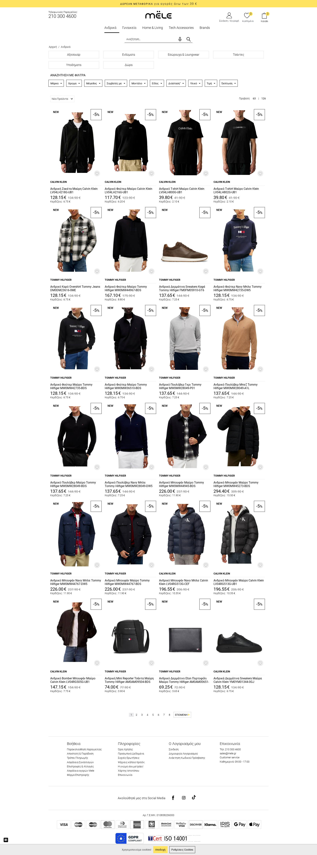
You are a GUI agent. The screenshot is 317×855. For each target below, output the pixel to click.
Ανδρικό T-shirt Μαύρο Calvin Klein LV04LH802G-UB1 (236, 190)
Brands (205, 28)
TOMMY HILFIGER (61, 279)
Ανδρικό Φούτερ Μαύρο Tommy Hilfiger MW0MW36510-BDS (126, 386)
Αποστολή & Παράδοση (80, 753)
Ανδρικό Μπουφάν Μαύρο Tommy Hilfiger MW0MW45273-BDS (236, 484)
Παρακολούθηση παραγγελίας (84, 749)
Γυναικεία (129, 28)
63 (254, 98)
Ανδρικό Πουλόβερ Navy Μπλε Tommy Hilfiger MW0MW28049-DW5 (128, 484)
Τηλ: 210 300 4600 (230, 749)
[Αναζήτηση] (188, 39)
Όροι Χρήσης (125, 749)
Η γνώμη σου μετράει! (130, 766)
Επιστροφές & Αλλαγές (80, 766)
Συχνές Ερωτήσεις (128, 757)
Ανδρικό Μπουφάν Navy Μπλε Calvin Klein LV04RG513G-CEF (183, 582)
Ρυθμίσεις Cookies (182, 849)
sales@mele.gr (228, 753)
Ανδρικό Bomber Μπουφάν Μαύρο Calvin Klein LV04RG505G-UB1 (72, 680)
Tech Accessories (181, 28)
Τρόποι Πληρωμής (77, 757)
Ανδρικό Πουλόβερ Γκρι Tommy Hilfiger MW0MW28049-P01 (180, 386)
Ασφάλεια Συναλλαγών (80, 762)
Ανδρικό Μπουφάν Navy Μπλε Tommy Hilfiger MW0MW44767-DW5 (75, 582)
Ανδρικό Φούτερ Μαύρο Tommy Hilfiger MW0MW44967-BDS (126, 288)
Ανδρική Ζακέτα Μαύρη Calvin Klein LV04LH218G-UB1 (74, 190)
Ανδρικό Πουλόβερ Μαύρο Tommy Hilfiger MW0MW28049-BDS (73, 484)
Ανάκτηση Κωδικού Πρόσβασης (187, 757)
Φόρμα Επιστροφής (78, 774)
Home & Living (152, 28)
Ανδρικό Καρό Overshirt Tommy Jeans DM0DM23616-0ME (75, 288)
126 (263, 98)
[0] (247, 16)
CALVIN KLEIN (58, 181)
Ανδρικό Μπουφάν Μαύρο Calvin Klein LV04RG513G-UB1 (239, 582)
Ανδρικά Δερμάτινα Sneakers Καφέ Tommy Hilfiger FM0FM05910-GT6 (182, 288)
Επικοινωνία (125, 774)
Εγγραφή (234, 21)
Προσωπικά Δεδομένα (131, 753)
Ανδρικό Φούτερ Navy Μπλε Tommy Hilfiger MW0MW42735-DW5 (238, 288)
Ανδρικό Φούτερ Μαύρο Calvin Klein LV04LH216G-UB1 (128, 190)
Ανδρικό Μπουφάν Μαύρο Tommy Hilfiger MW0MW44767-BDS (127, 582)
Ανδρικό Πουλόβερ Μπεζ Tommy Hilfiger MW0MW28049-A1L (236, 386)
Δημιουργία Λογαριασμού (183, 753)
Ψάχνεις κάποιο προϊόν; (131, 762)
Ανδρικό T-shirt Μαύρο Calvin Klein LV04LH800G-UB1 (181, 190)
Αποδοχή (160, 849)
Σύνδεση (223, 21)
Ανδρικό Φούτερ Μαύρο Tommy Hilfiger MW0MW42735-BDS (71, 386)
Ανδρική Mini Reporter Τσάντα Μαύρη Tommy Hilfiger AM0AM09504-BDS (129, 680)
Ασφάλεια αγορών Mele (80, 770)
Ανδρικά (110, 28)
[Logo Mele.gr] (158, 14)
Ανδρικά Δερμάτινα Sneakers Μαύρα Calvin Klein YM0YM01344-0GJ (238, 680)
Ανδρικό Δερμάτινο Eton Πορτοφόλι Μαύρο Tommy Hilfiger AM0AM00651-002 (184, 680)
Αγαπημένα (248, 21)
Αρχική (53, 46)
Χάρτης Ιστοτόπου (128, 770)
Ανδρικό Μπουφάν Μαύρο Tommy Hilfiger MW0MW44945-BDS (181, 484)
